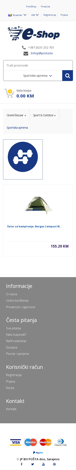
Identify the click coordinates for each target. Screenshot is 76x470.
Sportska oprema (17, 127)
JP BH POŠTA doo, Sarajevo (40, 459)
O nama (11, 294)
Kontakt (11, 409)
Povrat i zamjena (17, 354)
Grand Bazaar (15, 115)
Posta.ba (45, 6)
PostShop (31, 6)
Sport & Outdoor (43, 115)
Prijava (64, 14)
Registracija (50, 14)
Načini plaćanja (16, 341)
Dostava (11, 347)
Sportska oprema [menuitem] (35, 75)
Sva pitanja (13, 328)
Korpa (10, 388)
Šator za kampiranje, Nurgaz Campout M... (34, 226)
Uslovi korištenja (17, 300)
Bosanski (17, 14)
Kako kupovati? (16, 334)
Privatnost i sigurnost (20, 307)
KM (33, 14)
